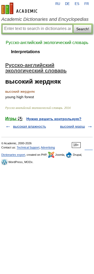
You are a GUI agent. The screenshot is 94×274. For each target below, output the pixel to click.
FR (86, 4)
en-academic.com (20, 8)
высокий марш (72, 126)
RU (57, 4)
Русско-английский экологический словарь (47, 42)
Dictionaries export (13, 154)
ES (77, 4)
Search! (82, 29)
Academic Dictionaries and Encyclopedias (45, 19)
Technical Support (28, 147)
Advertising (48, 147)
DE (67, 4)
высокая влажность (29, 126)
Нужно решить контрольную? (53, 119)
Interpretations (25, 51)
